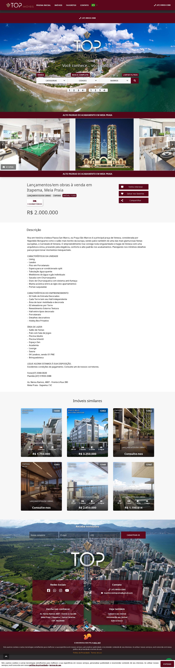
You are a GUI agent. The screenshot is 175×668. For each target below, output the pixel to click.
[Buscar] (135, 80)
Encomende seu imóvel (117, 617)
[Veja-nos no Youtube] (67, 590)
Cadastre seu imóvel (117, 614)
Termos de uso (96, 653)
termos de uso (55, 665)
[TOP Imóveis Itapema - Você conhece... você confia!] (87, 45)
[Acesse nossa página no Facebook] (48, 590)
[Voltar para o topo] (6, 656)
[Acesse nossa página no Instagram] (60, 590)
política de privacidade (38, 665)
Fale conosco (117, 620)
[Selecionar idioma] (94, 5)
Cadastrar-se (133, 535)
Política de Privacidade (81, 653)
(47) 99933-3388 (89, 18)
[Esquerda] (2, 144)
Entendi (167, 664)
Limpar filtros (130, 75)
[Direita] (172, 144)
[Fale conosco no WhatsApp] (54, 590)
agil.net (97, 643)
